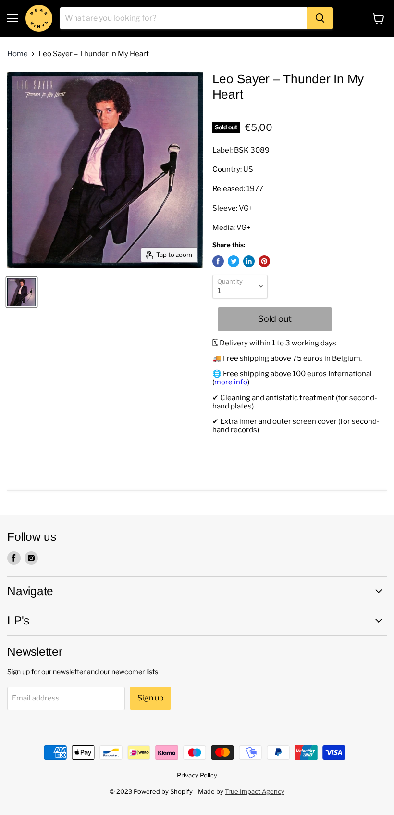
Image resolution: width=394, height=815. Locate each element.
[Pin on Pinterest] (264, 261)
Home (17, 54)
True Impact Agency (254, 791)
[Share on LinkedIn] (249, 261)
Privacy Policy (197, 775)
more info (230, 382)
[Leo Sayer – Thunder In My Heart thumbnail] (21, 292)
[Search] (320, 18)
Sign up (150, 697)
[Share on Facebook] (218, 261)
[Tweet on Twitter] (233, 261)
